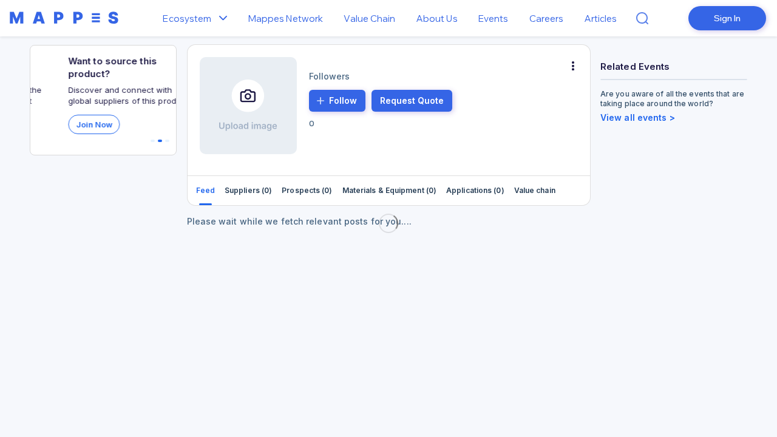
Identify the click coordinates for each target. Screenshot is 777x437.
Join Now (70, 124)
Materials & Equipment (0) (389, 190)
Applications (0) (475, 190)
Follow (343, 100)
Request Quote (412, 100)
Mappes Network (285, 18)
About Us (437, 18)
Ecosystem (187, 18)
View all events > (637, 117)
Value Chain (369, 18)
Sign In (727, 18)
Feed (205, 190)
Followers (329, 76)
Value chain (534, 190)
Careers (546, 18)
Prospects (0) (307, 190)
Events (493, 18)
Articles (601, 18)
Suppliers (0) (248, 190)
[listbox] (226, 18)
